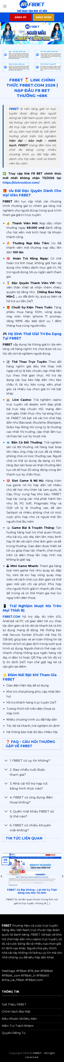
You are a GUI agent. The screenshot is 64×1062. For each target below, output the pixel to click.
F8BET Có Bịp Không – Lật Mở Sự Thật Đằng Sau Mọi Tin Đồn (32, 891)
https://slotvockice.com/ (21, 182)
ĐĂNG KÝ (20, 17)
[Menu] (5, 6)
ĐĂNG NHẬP (44, 17)
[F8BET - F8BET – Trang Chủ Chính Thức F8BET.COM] (32, 6)
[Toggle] (6, 761)
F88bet (47, 971)
